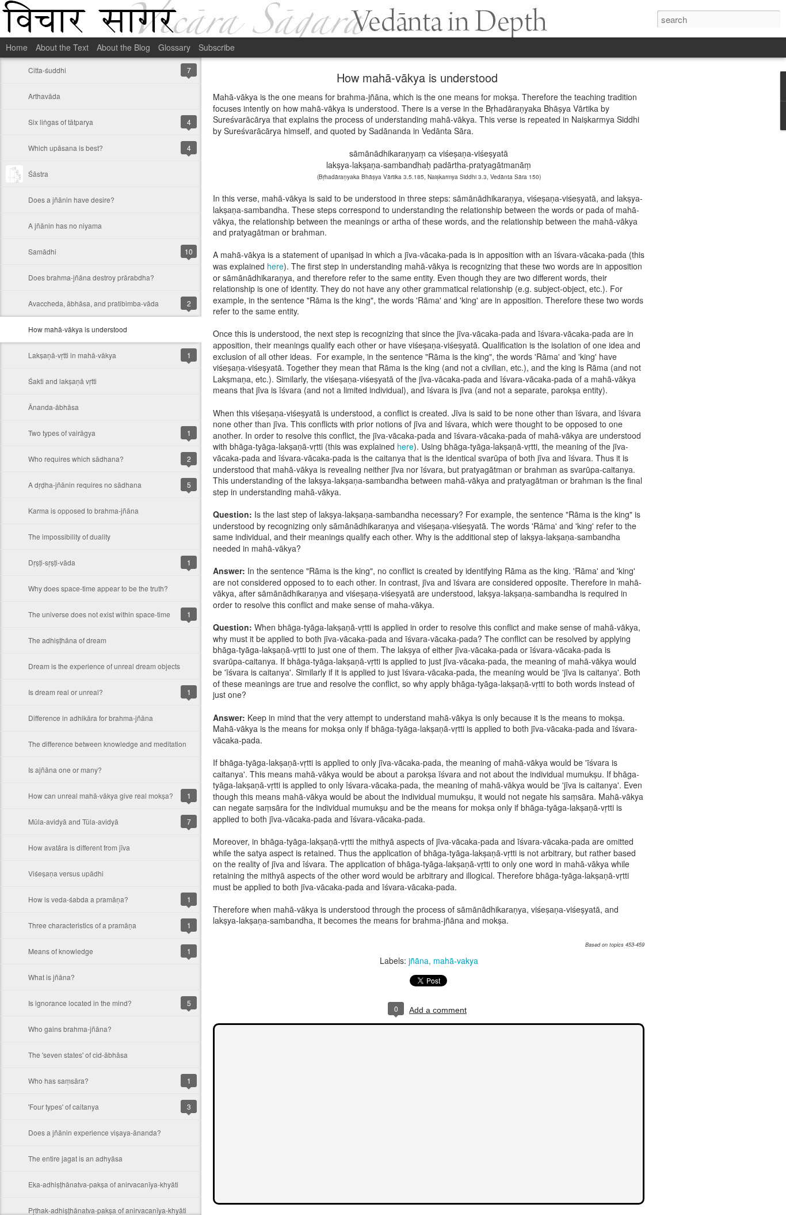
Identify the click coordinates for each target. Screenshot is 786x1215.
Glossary (174, 47)
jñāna (419, 960)
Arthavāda (44, 96)
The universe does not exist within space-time (99, 614)
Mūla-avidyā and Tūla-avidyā (73, 821)
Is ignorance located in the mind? (80, 1003)
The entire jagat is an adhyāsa (75, 1158)
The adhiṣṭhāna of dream (67, 640)
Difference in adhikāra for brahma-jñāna (90, 718)
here (275, 266)
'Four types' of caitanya (63, 1106)
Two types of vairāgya (62, 433)
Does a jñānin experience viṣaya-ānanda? (94, 1132)
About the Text (62, 47)
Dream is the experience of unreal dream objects (104, 666)
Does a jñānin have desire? (71, 199)
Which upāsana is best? (65, 148)
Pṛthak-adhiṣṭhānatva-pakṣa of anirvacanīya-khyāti (107, 1210)
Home (17, 47)
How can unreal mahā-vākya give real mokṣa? (100, 795)
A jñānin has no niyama (65, 225)
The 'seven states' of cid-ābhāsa (78, 1055)
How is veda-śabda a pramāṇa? (78, 899)
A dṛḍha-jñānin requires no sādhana (85, 484)
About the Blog (123, 47)
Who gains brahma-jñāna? (70, 1029)
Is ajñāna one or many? (65, 769)
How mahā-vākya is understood (77, 329)
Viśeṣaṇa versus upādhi (66, 873)
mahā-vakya (455, 960)
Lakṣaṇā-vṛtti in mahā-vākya (72, 355)
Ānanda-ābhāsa (53, 407)
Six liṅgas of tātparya (60, 122)
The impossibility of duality (69, 536)
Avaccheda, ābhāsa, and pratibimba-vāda (93, 303)
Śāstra (38, 174)
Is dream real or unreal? (65, 692)
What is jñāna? (51, 977)
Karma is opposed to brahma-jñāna (83, 510)
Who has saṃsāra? (58, 1080)
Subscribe (217, 47)
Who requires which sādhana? (76, 459)
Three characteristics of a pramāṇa (82, 925)
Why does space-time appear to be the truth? (98, 588)
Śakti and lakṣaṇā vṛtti (62, 381)
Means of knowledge (60, 951)
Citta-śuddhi (47, 70)
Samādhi (42, 251)
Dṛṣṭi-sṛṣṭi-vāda (51, 562)
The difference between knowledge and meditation (107, 744)
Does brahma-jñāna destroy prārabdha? (91, 277)
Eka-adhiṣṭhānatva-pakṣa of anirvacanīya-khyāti (103, 1184)
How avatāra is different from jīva (79, 847)
